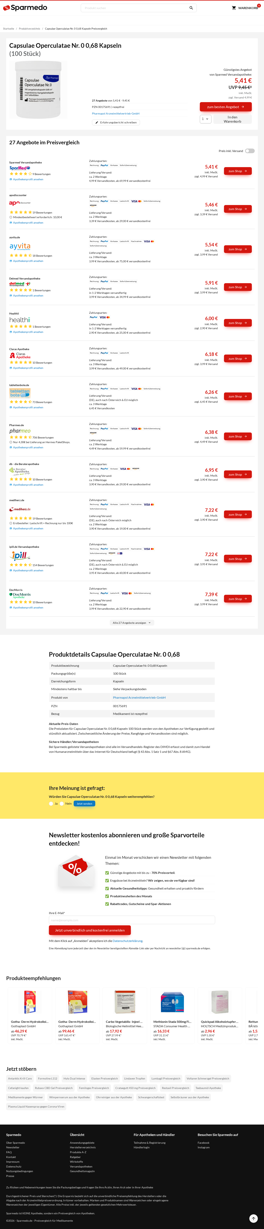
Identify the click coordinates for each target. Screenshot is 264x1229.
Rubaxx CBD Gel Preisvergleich (54, 1088)
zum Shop (235, 171)
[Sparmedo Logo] (25, 8)
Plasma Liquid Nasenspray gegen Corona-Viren (36, 1106)
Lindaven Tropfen (134, 1078)
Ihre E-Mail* (57, 913)
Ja (56, 803)
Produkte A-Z (78, 1152)
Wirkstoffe (76, 1161)
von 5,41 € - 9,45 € (111, 100)
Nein (68, 803)
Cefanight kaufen (18, 1088)
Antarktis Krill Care (20, 1078)
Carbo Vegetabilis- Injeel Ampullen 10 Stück (125, 1021)
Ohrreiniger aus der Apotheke (114, 1097)
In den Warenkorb (232, 119)
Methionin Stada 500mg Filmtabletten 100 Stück (172, 1021)
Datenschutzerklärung (127, 941)
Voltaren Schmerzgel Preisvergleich (208, 1078)
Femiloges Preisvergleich (94, 1088)
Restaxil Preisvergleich (175, 1088)
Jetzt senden (84, 803)
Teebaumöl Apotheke (208, 1088)
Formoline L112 (47, 1078)
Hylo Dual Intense (74, 1078)
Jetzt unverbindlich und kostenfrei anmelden (90, 930)
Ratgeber (75, 1157)
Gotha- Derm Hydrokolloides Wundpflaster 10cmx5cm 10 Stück (30, 1021)
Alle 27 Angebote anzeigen (129, 622)
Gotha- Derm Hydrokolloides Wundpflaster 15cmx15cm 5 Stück (77, 1021)
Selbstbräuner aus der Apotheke (190, 1097)
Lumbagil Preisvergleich (166, 1078)
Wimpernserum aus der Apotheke (69, 1097)
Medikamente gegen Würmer (25, 1097)
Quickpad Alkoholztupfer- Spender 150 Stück (220, 1021)
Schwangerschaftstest (151, 1097)
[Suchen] (190, 8)
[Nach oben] (253, 1218)
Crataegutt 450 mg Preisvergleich (135, 1088)
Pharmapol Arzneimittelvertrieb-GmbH (116, 113)
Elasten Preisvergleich (104, 1078)
